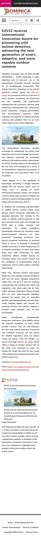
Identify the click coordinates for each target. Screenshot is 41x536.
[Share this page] (37, 20)
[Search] (26, 20)
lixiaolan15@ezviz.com (21, 362)
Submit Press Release (11, 527)
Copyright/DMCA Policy (13, 532)
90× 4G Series (27, 342)
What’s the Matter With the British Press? (19, 3)
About (10, 522)
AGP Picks (5, 3)
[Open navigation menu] (4, 20)
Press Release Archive (24, 522)
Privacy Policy (32, 532)
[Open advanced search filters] (31, 20)
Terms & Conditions (31, 527)
